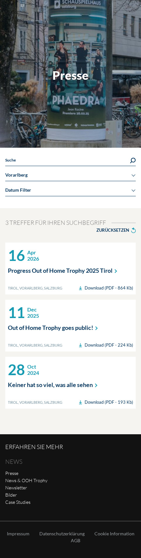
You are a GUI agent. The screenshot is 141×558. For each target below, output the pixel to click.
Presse (11, 473)
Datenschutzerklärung (62, 533)
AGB (75, 540)
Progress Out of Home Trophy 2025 (60, 270)
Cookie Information (114, 533)
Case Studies (17, 502)
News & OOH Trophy (26, 480)
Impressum (18, 533)
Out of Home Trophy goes (50, 327)
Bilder (11, 495)
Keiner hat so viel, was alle (50, 384)
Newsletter (16, 487)
